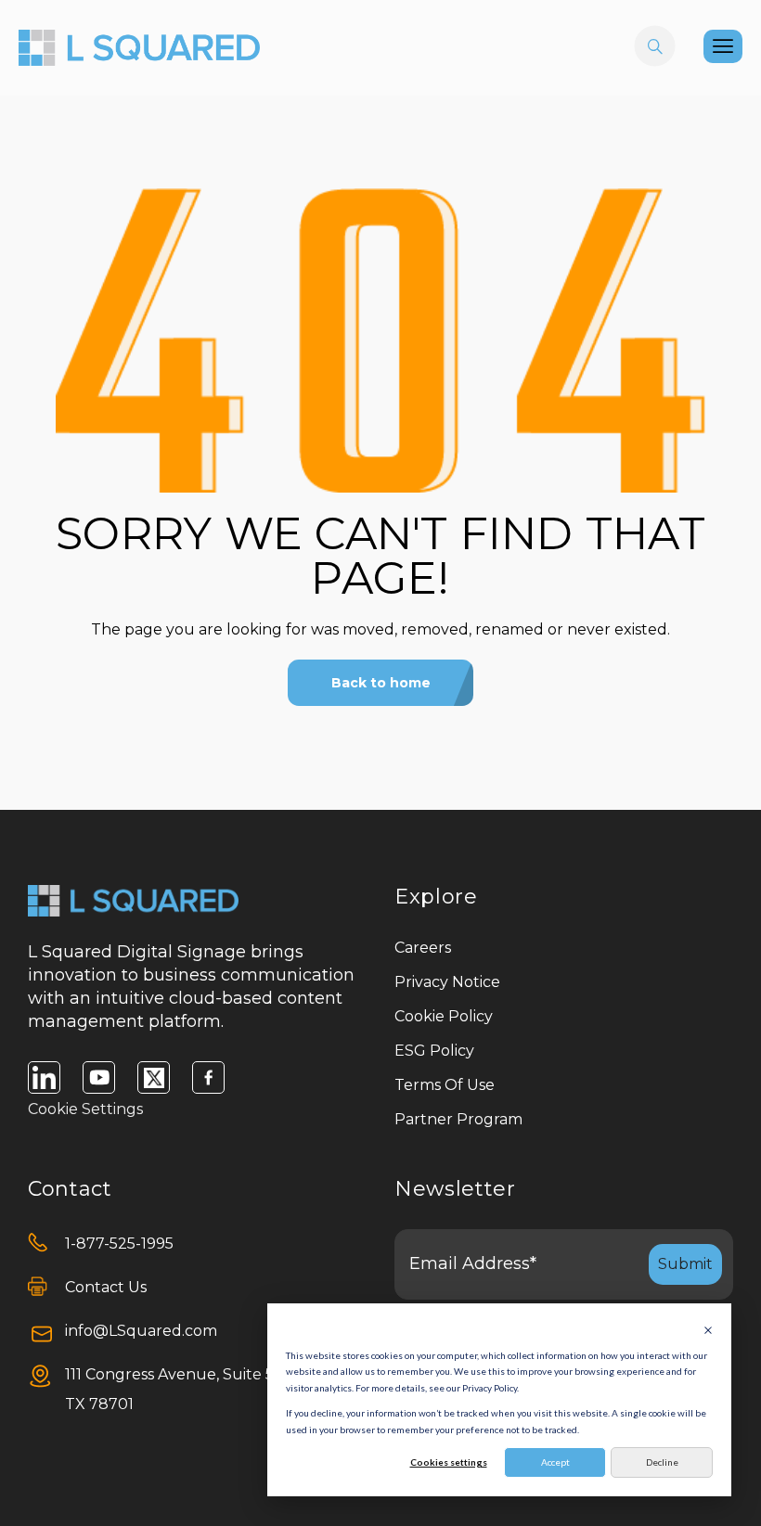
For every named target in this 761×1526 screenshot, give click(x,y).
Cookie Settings (85, 1109)
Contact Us (106, 1287)
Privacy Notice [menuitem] (447, 982)
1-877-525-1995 (119, 1243)
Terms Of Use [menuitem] (444, 1085)
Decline (662, 1462)
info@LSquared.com (141, 1331)
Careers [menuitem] (422, 947)
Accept (555, 1462)
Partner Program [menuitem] (458, 1119)
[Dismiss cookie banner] (708, 1330)
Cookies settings (448, 1462)
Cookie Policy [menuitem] (443, 1016)
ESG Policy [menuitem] (434, 1050)
